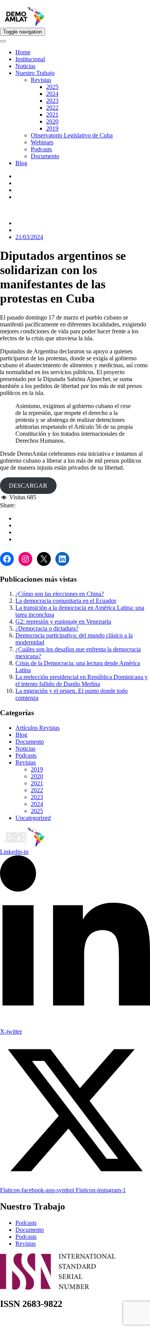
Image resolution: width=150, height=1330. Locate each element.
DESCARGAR (28, 485)
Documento (45, 156)
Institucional (30, 59)
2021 (52, 114)
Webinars (42, 142)
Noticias (25, 66)
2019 (52, 128)
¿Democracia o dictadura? (46, 628)
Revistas (41, 80)
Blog (21, 163)
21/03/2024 (29, 237)
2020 (52, 121)
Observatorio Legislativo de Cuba (72, 135)
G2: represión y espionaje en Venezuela (63, 621)
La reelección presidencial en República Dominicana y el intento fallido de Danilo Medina (81, 680)
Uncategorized (33, 818)
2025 (52, 87)
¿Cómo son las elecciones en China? (59, 594)
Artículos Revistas (37, 727)
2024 (52, 93)
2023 (52, 100)
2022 (52, 107)
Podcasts (41, 149)
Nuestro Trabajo (35, 73)
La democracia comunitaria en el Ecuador (65, 600)
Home (22, 52)
